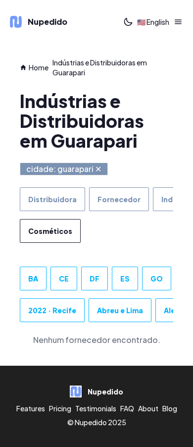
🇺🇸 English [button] (153, 21)
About (148, 408)
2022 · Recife (52, 310)
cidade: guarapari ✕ (63, 169)
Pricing (60, 408)
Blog (169, 408)
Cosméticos (50, 230)
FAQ (127, 408)
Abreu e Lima (120, 310)
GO (156, 278)
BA (33, 278)
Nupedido (91, 422)
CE (64, 278)
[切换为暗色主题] (128, 22)
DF (94, 278)
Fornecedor (119, 199)
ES (125, 278)
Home (38, 67)
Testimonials (95, 408)
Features (30, 408)
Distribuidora (52, 199)
